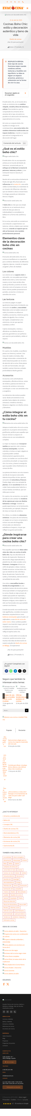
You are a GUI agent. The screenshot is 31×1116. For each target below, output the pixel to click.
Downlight (16, 887)
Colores (17, 880)
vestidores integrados (18, 924)
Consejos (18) (8, 832)
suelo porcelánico (20, 921)
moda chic (17, 184)
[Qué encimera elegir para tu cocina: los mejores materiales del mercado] (5, 745)
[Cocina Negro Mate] (14, 961)
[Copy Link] (24, 671)
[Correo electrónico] (20, 671)
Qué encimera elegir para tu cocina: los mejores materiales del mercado (18, 749)
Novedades (13, 906)
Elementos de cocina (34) (12, 845)
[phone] (14, 1019)
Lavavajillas (18, 896)
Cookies (13, 1107)
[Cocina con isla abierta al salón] (15, 938)
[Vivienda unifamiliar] (15, 948)
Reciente (22, 738)
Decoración (19, 884)
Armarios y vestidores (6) (12, 824)
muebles (6, 902)
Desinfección (7, 887)
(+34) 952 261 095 (8, 1077)
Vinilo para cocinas (9, 928)
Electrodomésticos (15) (11, 841)
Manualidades (22, 899)
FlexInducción (7, 893)
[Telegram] (15, 671)
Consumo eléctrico (9, 884)
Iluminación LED (8, 896)
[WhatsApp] (11, 671)
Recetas (6, 915)
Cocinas (20, 877)
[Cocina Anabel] (12, 975)
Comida (24, 880)
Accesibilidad (7, 865)
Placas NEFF (22, 912)
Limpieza (6, 899)
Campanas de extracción (11, 874)
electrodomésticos (9, 890)
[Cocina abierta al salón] (11, 981)
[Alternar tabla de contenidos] (23, 143)
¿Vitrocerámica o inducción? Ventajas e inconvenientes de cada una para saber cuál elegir (17, 802)
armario (24, 868)
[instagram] (7, 1019)
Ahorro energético (18, 865)
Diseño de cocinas (15, 39)
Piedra (21, 906)
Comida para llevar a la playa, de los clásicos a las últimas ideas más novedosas (17, 775)
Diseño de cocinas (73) (11, 836)
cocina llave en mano (10, 877)
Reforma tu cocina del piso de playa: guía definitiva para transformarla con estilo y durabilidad (8, 705)
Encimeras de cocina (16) (12, 849)
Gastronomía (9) (9, 853)
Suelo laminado (8, 921)
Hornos (16, 893)
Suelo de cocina (8, 918)
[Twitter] (7, 992)
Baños (10, 871)
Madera (13, 899)
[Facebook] (6, 671)
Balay (5, 871)
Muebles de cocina (16, 902)
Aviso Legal (22, 1105)
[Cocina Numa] (14, 972)
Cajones (17, 871)
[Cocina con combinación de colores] (15, 943)
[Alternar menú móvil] (27, 8)
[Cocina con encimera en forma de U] (15, 954)
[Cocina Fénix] (15, 968)
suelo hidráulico (19, 918)
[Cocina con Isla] (10, 958)
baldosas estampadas (10, 617)
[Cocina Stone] (11, 964)
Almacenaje (16, 868)
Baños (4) (7, 828)
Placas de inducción (9, 909)
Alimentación (7, 868)
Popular (9, 738)
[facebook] (4, 1019)
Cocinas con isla (8, 880)
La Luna (25, 1107)
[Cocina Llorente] (8, 978)
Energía (18, 890)
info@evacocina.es (8, 1083)
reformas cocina (15, 915)
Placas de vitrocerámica (10, 912)
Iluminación (23, 893)
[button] (15, 94)
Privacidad (6, 1107)
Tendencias (7, 924)
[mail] (11, 1019)
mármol (6, 906)
